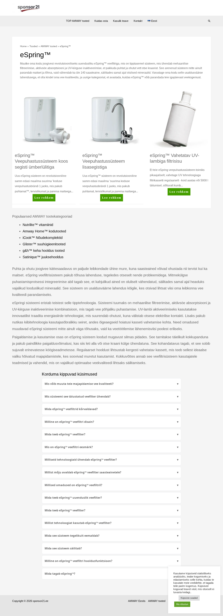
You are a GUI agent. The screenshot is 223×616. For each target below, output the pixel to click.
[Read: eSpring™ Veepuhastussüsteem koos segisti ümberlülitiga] (44, 119)
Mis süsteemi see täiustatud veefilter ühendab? (78, 396)
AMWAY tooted (156, 600)
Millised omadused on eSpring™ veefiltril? (73, 485)
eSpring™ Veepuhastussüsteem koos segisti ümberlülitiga (41, 161)
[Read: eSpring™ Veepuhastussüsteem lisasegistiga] (111, 119)
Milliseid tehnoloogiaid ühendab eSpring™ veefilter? (81, 460)
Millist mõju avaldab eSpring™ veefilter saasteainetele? (83, 472)
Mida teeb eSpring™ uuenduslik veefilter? (73, 498)
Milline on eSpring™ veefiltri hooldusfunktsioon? (78, 561)
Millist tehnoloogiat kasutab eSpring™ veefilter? (78, 523)
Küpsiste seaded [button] (189, 598)
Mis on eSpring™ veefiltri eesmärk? (69, 447)
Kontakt (138, 20)
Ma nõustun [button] (182, 604)
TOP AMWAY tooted (77, 20)
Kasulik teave (120, 20)
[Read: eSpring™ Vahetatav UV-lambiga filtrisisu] (179, 119)
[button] (209, 20)
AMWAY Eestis (136, 600)
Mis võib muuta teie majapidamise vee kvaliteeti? (79, 384)
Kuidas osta (101, 20)
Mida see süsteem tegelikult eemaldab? (72, 536)
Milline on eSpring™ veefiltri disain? (69, 422)
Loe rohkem (44, 196)
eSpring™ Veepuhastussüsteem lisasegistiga (103, 161)
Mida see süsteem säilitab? (63, 548)
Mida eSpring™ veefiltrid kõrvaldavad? (71, 409)
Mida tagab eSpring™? (60, 574)
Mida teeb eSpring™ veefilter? (65, 434)
